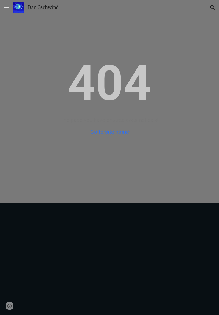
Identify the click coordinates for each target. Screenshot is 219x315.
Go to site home (109, 132)
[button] (6, 7)
